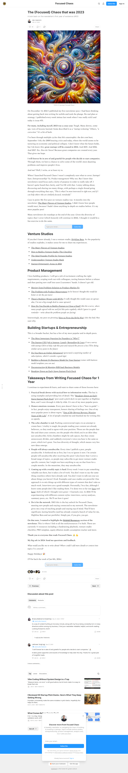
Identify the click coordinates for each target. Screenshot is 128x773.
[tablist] (36, 600)
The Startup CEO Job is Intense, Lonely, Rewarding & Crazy (58, 342)
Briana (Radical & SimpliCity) (42, 619)
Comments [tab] (32, 600)
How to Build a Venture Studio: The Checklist (51, 251)
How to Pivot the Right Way (71, 317)
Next (94, 586)
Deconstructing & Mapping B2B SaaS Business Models (55, 367)
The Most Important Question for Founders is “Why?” (55, 338)
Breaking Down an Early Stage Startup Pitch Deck (53, 371)
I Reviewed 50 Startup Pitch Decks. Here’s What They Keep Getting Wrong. (54, 696)
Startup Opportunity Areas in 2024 (46, 263)
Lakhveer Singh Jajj (38, 644)
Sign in (121, 4)
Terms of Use (74, 750)
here (94, 488)
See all (31, 729)
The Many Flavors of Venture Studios (54, 203)
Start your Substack (59, 764)
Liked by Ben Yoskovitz (40, 621)
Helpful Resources (71, 520)
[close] (83, 716)
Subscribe (111, 4)
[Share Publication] (103, 4)
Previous (35, 586)
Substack (54, 769)
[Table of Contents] (2, 386)
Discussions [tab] (43, 674)
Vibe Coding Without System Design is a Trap (48, 679)
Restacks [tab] (41, 600)
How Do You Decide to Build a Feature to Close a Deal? (56, 306)
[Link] (24, 233)
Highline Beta (77, 239)
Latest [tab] (35, 674)
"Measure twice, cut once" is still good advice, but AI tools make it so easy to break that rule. (54, 683)
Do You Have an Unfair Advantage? (47, 352)
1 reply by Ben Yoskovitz (42, 638)
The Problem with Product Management (49, 291)
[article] (64, 684)
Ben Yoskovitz (37, 20)
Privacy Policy (79, 752)
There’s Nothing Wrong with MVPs (47, 298)
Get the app (74, 764)
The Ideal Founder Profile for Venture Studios (51, 255)
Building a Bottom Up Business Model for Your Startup (55, 360)
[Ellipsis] (99, 618)
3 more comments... (34, 663)
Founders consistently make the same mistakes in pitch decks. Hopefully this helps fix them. (54, 701)
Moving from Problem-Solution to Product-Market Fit (55, 287)
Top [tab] (30, 674)
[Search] (99, 4)
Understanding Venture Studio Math (47, 259)
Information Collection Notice (63, 752)
